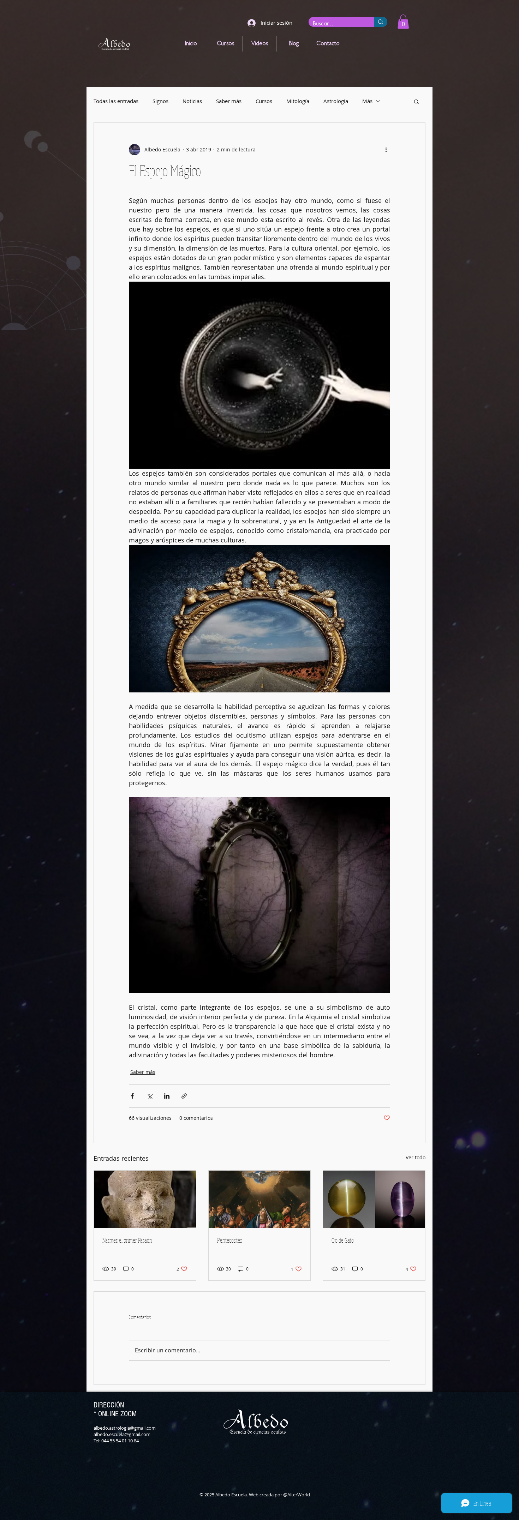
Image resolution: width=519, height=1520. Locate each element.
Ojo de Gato (343, 1240)
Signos (160, 101)
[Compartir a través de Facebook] (132, 1096)
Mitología (297, 101)
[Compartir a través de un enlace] (184, 1096)
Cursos (264, 101)
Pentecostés (229, 1240)
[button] (403, 21)
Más (367, 101)
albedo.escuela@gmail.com (122, 1434)
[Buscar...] (380, 22)
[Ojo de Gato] (374, 1199)
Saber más (228, 101)
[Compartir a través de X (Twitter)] (149, 1096)
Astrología (335, 101)
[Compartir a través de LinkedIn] (166, 1096)
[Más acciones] (386, 149)
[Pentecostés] (260, 1199)
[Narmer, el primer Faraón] (145, 1199)
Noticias (192, 101)
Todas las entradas (116, 101)
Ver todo (415, 1157)
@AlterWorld (296, 1494)
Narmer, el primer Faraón (127, 1240)
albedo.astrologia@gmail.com (125, 1428)
